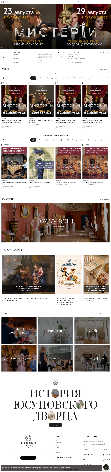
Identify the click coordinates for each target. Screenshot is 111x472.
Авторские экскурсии (59, 135)
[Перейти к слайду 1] (1, 47)
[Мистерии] (55, 26)
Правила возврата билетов (44, 57)
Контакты (58, 454)
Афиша (5, 69)
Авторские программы (46, 135)
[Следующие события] (108, 78)
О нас (57, 459)
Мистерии (57, 73)
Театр (52, 73)
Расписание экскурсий (43, 53)
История (58, 450)
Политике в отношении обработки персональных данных (56, 467)
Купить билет (59, 440)
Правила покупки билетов (44, 56)
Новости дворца (11, 249)
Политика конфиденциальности (63, 457)
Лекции (68, 135)
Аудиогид (39, 62)
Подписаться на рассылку (28, 457)
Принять (98, 468)
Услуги (5, 313)
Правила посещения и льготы (45, 54)
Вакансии (58, 452)
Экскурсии (7, 199)
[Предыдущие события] (105, 78)
